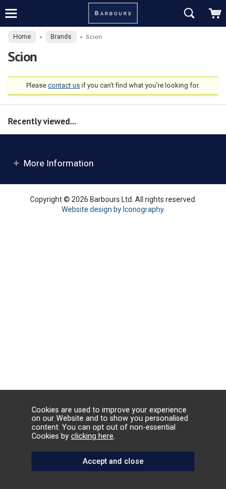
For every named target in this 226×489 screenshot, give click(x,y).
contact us (64, 85)
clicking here (92, 436)
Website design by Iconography (112, 209)
